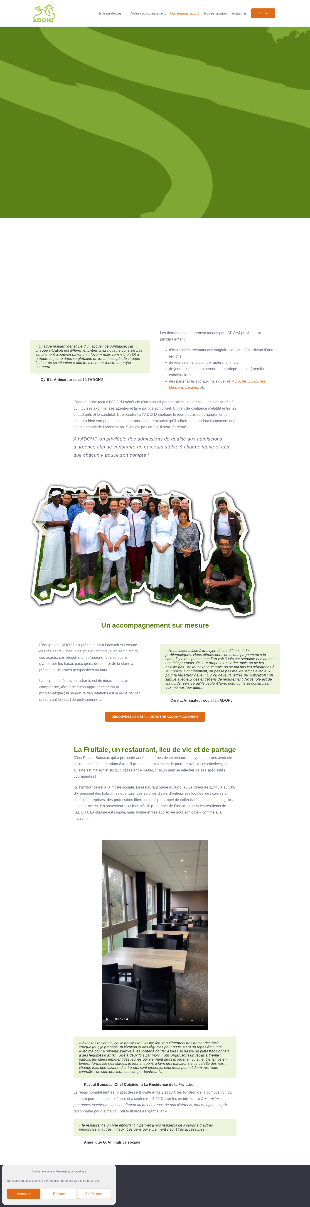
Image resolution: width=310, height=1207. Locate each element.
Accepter (23, 1194)
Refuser (59, 1194)
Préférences (94, 1194)
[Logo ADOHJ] (43, 5)
